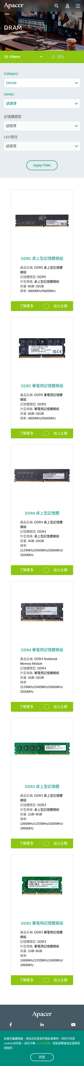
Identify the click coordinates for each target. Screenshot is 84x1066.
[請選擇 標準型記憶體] (42, 103)
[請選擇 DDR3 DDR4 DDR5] (42, 125)
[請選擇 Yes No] (42, 146)
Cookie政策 (43, 1043)
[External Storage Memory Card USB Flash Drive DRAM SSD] (42, 83)
